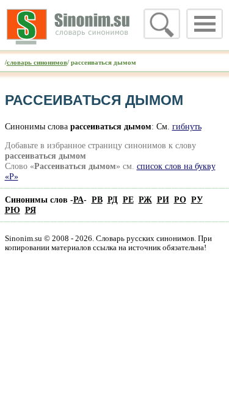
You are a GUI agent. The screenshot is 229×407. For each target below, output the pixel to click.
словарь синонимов (37, 62)
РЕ (128, 199)
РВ (97, 199)
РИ (163, 199)
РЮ (12, 210)
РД (112, 199)
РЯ (30, 210)
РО (180, 199)
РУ (197, 199)
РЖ (145, 199)
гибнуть (187, 126)
